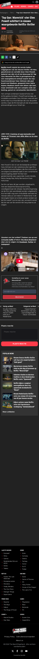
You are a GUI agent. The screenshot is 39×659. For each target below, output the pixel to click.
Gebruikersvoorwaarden (25, 637)
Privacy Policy (9, 637)
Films (3, 28)
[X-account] (13, 651)
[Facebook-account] (17, 651)
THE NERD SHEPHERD (10, 31)
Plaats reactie (19, 344)
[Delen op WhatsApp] (2, 57)
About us (19, 640)
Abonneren (19, 297)
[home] (12, 6)
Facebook (23, 242)
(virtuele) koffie (7, 240)
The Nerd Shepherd (28, 240)
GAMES (30, 6)
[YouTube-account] (26, 651)
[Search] (33, 2)
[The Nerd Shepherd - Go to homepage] (6, 2)
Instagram (5, 244)
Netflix (3, 67)
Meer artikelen (9, 412)
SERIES (23, 6)
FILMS (16, 6)
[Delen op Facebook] (6, 57)
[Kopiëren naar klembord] (17, 57)
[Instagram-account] (22, 651)
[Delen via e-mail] (14, 57)
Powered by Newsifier (19, 655)
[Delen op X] (10, 57)
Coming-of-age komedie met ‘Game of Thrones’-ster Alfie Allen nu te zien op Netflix (19, 136)
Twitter (30, 242)
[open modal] (37, 2)
